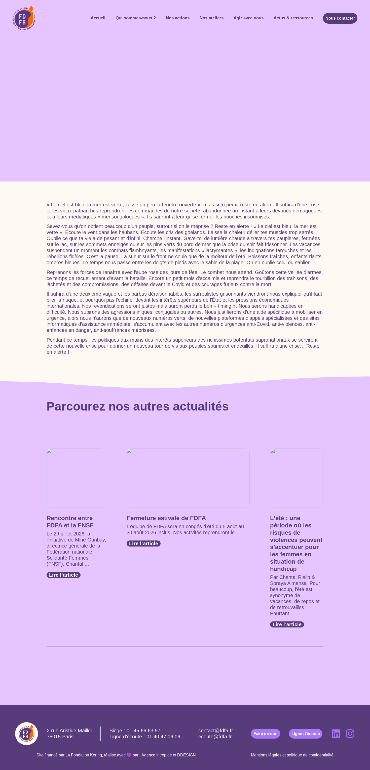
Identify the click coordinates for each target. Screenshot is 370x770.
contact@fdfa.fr (215, 730)
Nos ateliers (212, 18)
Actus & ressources (293, 18)
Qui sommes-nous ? (136, 18)
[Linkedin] (336, 733)
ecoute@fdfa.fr (215, 736)
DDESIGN (186, 755)
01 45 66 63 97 (143, 730)
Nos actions (178, 18)
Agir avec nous (249, 18)
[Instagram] (350, 733)
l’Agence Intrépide (155, 755)
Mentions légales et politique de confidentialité (292, 755)
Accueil (98, 18)
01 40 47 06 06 (163, 736)
